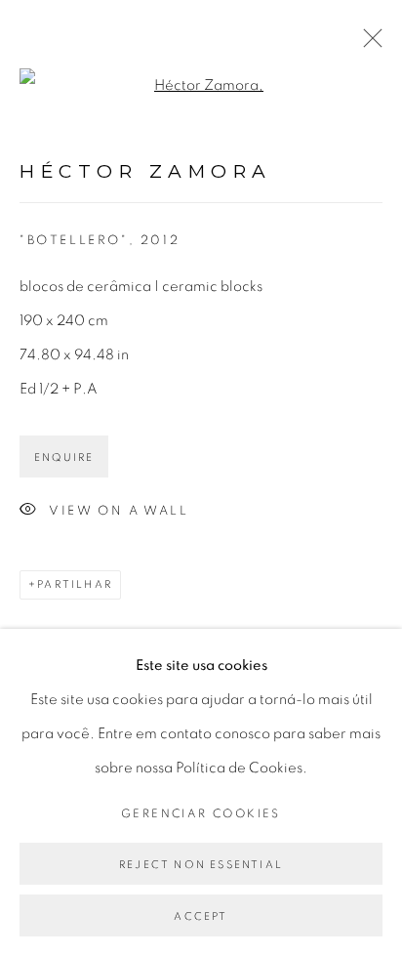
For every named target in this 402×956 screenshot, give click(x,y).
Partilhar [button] (74, 584)
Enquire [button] (64, 457)
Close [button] (367, 44)
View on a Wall (118, 511)
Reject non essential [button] (201, 864)
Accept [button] (200, 916)
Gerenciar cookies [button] (201, 813)
